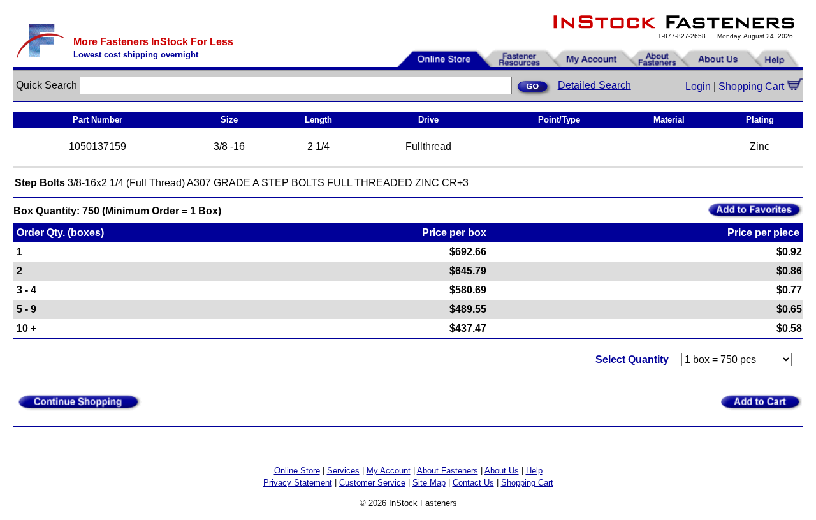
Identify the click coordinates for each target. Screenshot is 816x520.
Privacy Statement (297, 482)
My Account (389, 470)
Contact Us (473, 482)
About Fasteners (447, 470)
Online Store (297, 470)
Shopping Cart (752, 86)
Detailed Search (594, 85)
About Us (501, 470)
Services (343, 470)
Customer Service (372, 482)
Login (698, 86)
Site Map (429, 482)
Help (534, 470)
